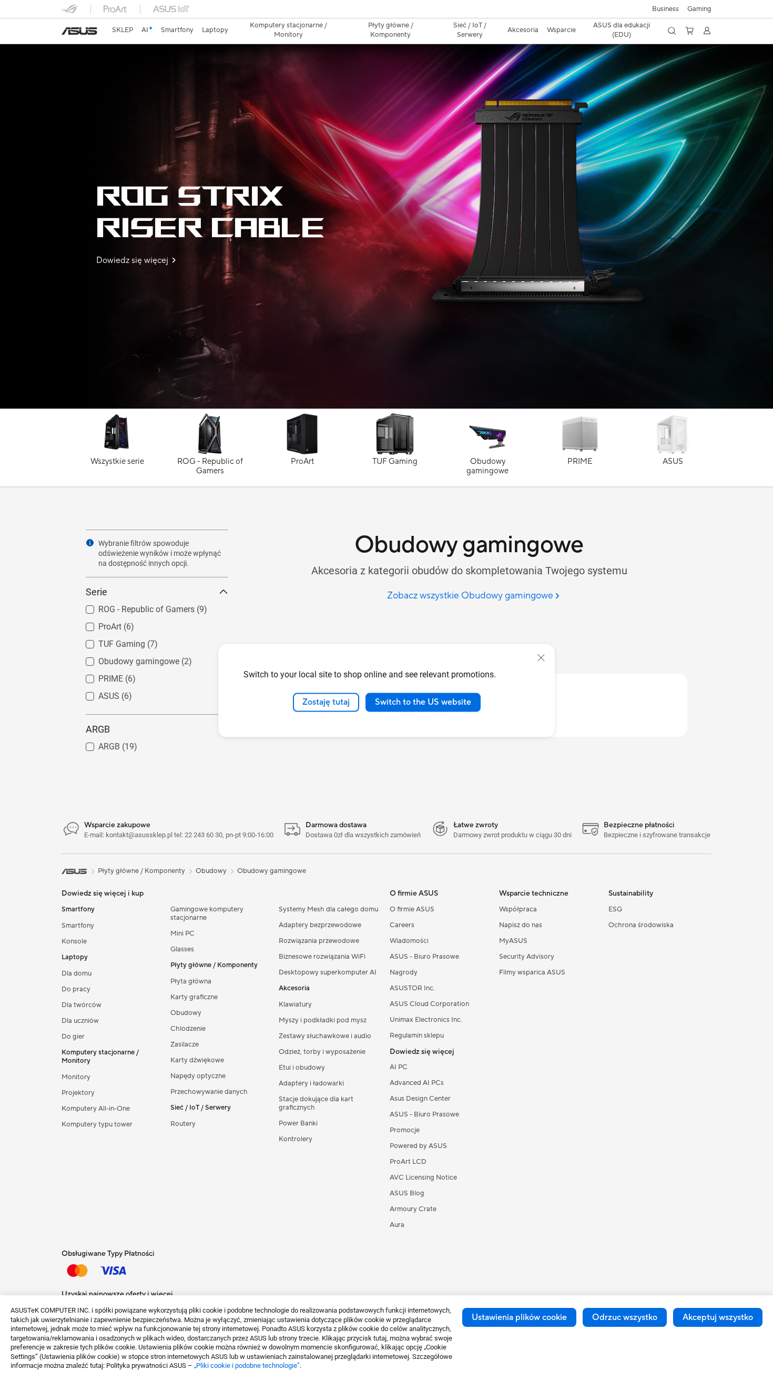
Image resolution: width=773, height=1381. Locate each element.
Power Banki (298, 1123)
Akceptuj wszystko (718, 1317)
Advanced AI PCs (417, 1083)
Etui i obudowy (302, 1067)
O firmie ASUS (412, 909)
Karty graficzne (194, 997)
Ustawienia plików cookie (519, 1317)
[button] (699, 9)
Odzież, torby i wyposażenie (322, 1052)
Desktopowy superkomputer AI (328, 972)
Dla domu (76, 973)
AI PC (399, 1067)
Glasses (182, 949)
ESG (615, 909)
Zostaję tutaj (326, 702)
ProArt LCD (408, 1161)
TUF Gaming (109, 641)
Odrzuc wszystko (624, 1317)
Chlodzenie (188, 1028)
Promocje (405, 1130)
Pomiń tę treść (68, 32)
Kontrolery (295, 1139)
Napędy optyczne (198, 1076)
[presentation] (90, 543)
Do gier (73, 1036)
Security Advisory (526, 956)
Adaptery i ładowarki (311, 1083)
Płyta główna (190, 981)
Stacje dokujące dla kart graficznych (316, 1103)
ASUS (96, 693)
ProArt (97, 624)
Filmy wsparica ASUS (532, 972)
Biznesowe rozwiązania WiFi (322, 956)
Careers (402, 925)
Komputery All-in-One (96, 1108)
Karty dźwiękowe (197, 1060)
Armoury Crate (413, 1209)
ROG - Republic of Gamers (134, 607)
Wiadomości (409, 941)
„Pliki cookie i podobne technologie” (247, 1365)
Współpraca (518, 909)
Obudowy (185, 1013)
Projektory (78, 1093)
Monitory (76, 1077)
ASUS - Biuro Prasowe (424, 956)
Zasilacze (184, 1044)
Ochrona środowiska (641, 925)
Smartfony (78, 925)
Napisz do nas (520, 925)
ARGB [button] (98, 729)
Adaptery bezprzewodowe (320, 925)
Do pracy (76, 989)
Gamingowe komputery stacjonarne (206, 913)
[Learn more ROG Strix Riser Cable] (386, 406)
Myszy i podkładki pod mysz (323, 1020)
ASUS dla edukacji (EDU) (621, 30)
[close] (541, 658)
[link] (79, 31)
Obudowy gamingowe (126, 659)
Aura (397, 1225)
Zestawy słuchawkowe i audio (325, 1036)
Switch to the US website (423, 702)
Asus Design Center (420, 1098)
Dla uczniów (80, 1021)
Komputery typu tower (97, 1124)
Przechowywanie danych (209, 1092)
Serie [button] (96, 591)
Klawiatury (295, 1004)
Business (665, 9)
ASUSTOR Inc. (412, 988)
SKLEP (122, 30)
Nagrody (404, 972)
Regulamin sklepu (417, 1035)
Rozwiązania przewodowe (319, 941)
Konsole (74, 941)
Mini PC (182, 933)
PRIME (98, 676)
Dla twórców (81, 1005)
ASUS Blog (407, 1193)
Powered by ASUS (418, 1146)
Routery (183, 1124)
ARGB (96, 744)
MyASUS (513, 941)
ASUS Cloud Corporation (429, 1004)
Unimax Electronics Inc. (426, 1020)
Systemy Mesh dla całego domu (328, 909)
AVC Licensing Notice (423, 1177)
